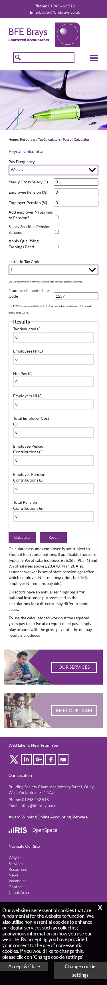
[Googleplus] (39, 760)
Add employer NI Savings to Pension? (31, 215)
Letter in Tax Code (24, 261)
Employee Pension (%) (28, 192)
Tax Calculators (49, 139)
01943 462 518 (35, 799)
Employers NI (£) (28, 396)
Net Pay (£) (23, 373)
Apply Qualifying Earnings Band (24, 244)
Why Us (15, 857)
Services (16, 863)
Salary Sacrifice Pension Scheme (30, 229)
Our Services (74, 666)
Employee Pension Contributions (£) (29, 449)
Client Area (19, 892)
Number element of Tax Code (29, 293)
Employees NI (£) (28, 351)
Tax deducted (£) (27, 329)
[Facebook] (51, 760)
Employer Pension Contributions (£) (29, 477)
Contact (16, 886)
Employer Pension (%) (28, 202)
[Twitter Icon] (15, 760)
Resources (28, 139)
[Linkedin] (27, 760)
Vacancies (17, 880)
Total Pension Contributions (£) (28, 505)
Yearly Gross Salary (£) (28, 182)
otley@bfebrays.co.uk (61, 12)
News (14, 875)
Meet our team (74, 710)
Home (13, 139)
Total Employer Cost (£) (31, 421)
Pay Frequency (22, 161)
